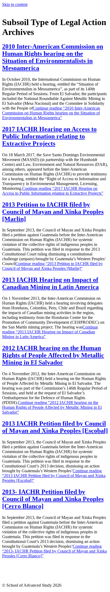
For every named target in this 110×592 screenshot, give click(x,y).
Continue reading (51, 113)
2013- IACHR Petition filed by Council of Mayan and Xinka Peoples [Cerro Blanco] (53, 499)
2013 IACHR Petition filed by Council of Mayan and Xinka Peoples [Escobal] (55, 427)
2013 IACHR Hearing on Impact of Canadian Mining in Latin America (50, 283)
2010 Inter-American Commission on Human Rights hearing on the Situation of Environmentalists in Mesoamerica (52, 57)
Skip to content (15, 4)
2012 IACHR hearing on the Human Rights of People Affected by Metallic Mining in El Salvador (53, 355)
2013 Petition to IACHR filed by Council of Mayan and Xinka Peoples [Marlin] (53, 211)
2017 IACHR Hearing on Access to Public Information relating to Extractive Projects (49, 136)
